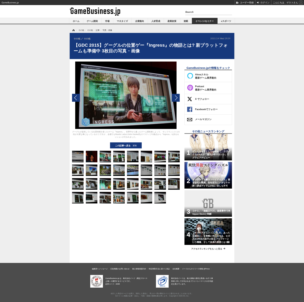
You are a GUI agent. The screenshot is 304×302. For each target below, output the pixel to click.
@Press (206, 269)
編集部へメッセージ (100, 269)
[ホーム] (73, 30)
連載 (186, 21)
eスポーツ (226, 21)
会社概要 (175, 269)
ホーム (76, 21)
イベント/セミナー (204, 21)
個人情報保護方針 (139, 269)
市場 (107, 21)
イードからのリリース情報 (192, 269)
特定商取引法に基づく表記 (159, 269)
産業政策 (172, 21)
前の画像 (76, 98)
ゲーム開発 (92, 21)
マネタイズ (122, 21)
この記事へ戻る (126, 145)
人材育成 (155, 21)
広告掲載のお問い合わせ (120, 269)
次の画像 (176, 98)
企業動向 (139, 21)
